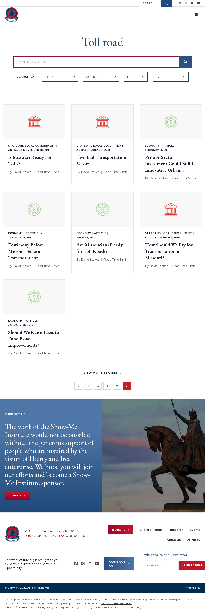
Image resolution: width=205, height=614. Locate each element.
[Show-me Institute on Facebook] (180, 3)
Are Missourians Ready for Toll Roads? (99, 248)
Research (176, 530)
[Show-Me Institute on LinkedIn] (192, 3)
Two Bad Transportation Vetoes (101, 160)
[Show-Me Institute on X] (186, 3)
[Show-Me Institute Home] (12, 14)
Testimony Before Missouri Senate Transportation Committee (26, 251)
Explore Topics (151, 530)
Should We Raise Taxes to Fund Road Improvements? (33, 338)
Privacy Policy (192, 587)
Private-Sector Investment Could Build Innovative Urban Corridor (169, 163)
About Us (174, 540)
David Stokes (22, 172)
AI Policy (193, 540)
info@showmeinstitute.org (116, 603)
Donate (16, 495)
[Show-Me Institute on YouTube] (198, 3)
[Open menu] (196, 15)
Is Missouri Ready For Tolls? (30, 160)
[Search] (185, 62)
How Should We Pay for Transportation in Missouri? (169, 251)
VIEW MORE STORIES (101, 372)
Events (195, 530)
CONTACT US (117, 563)
